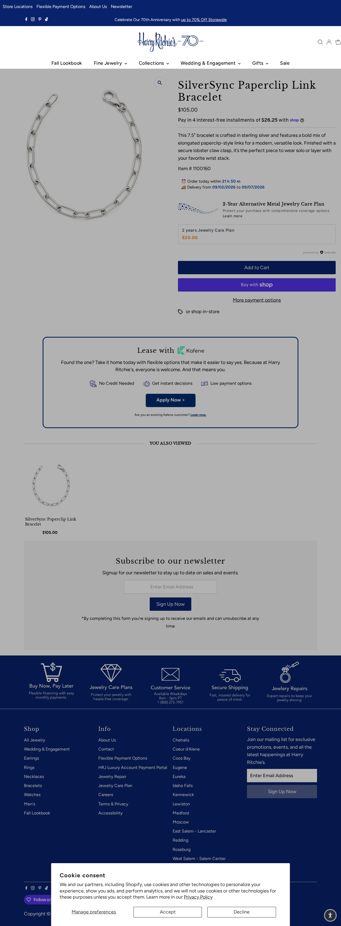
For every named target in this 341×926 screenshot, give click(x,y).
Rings (29, 767)
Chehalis (181, 740)
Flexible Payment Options (60, 6)
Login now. (198, 415)
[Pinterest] (40, 19)
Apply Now (170, 400)
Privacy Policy (198, 897)
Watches (32, 794)
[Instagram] (33, 19)
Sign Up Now (170, 604)
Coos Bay (181, 758)
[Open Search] (320, 42)
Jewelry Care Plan (115, 785)
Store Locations (18, 6)
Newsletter (121, 6)
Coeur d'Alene (186, 749)
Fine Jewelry (108, 63)
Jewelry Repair (112, 776)
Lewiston (181, 803)
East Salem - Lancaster (194, 831)
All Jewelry (34, 740)
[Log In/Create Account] (329, 42)
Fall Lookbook (66, 63)
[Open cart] (338, 42)
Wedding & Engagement (209, 63)
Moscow (181, 822)
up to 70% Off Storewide (204, 19)
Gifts (258, 63)
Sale (285, 63)
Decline (242, 912)
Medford (181, 813)
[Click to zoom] (160, 83)
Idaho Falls (183, 785)
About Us (98, 6)
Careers (105, 794)
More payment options (257, 300)
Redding (180, 840)
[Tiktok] (46, 19)
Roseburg (181, 849)
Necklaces (34, 776)
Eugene (180, 767)
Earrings (31, 758)
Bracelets (33, 785)
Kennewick (183, 794)
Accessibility (110, 813)
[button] (330, 915)
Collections (152, 63)
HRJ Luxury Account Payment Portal (132, 767)
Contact (106, 749)
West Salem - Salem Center (199, 858)
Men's (29, 803)
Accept (168, 912)
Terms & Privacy (113, 803)
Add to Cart (256, 268)
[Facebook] (26, 19)
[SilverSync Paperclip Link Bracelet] (51, 486)
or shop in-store (203, 311)
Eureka (179, 776)
